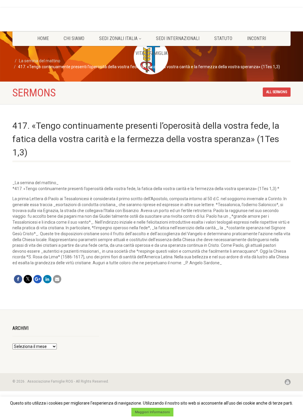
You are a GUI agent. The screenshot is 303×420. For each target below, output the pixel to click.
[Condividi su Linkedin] (47, 279)
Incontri (256, 38)
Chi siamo (74, 38)
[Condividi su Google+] (37, 279)
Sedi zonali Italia (118, 38)
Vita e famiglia (151, 53)
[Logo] (55, 15)
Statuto (223, 38)
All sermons (276, 92)
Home (43, 38)
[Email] (57, 279)
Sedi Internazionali (177, 38)
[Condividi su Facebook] (18, 279)
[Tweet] (28, 279)
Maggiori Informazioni (152, 412)
